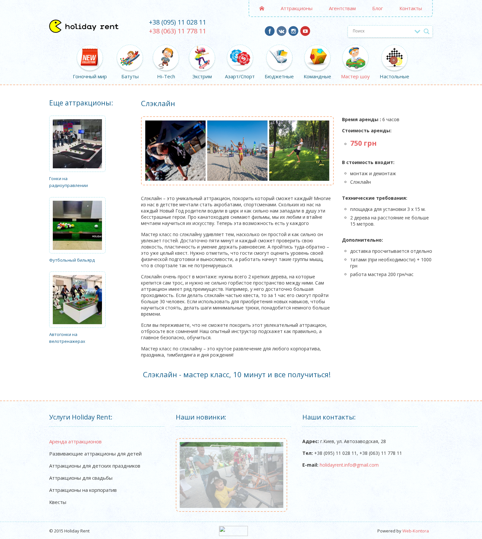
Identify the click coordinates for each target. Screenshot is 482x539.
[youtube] (305, 33)
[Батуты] (130, 50)
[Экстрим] (202, 50)
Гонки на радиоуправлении (68, 182)
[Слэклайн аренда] (175, 151)
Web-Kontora (415, 531)
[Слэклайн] (237, 151)
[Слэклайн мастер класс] (299, 151)
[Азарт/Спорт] (240, 50)
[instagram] (293, 33)
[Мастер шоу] (355, 50)
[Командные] (317, 50)
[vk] (281, 33)
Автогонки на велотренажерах (67, 337)
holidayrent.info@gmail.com (349, 465)
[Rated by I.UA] (233, 534)
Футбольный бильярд (72, 260)
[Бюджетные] (279, 50)
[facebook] (270, 33)
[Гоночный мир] (90, 50)
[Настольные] (394, 50)
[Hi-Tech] (166, 50)
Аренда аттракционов (75, 441)
